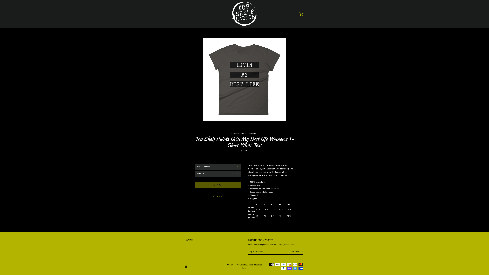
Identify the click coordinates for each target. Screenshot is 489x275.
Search (189, 240)
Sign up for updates (260, 240)
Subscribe (295, 251)
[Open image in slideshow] (244, 79)
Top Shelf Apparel (246, 265)
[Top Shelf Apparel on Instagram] (186, 266)
